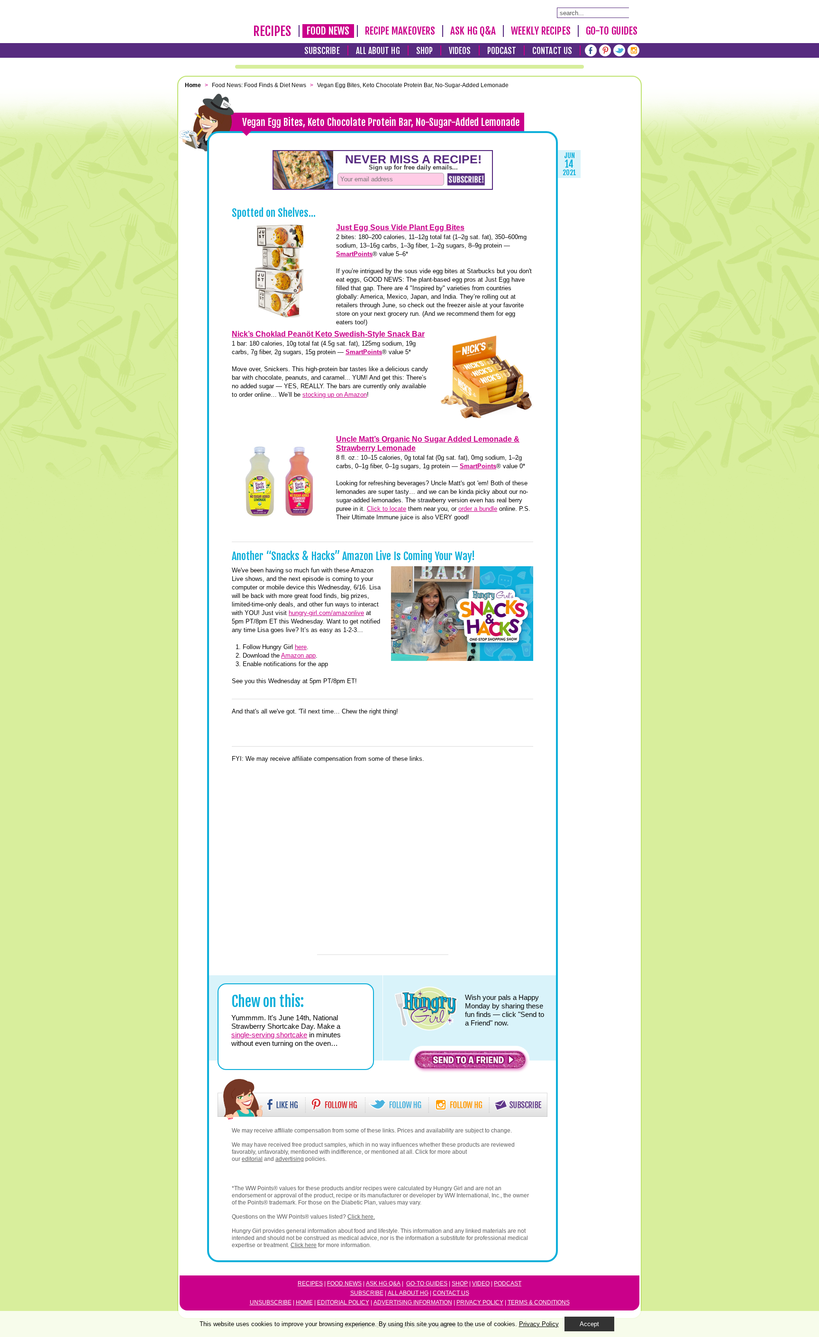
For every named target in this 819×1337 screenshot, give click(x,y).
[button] (470, 1062)
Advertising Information (412, 1302)
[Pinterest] (605, 50)
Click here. (361, 1216)
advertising (289, 1159)
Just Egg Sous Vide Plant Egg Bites (400, 227)
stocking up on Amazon (334, 394)
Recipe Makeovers (400, 31)
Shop (424, 51)
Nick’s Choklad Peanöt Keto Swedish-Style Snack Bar (328, 334)
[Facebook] (591, 50)
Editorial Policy (343, 1302)
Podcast (502, 51)
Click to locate (386, 508)
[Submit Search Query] (634, 12)
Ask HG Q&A (473, 31)
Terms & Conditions (539, 1302)
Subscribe (322, 51)
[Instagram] (633, 50)
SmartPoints (354, 254)
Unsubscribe (270, 1302)
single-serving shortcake (269, 1035)
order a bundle (477, 508)
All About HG (378, 51)
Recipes (272, 31)
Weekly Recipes (540, 31)
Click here (304, 1245)
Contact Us (552, 51)
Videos (460, 51)
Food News (328, 31)
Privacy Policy (479, 1302)
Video (481, 1283)
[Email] (208, 285)
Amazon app (298, 655)
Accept (589, 1324)
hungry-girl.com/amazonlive (326, 612)
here (301, 647)
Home (304, 1302)
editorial (252, 1159)
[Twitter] (619, 50)
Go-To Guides (611, 31)
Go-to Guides (426, 1283)
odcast (509, 1283)
